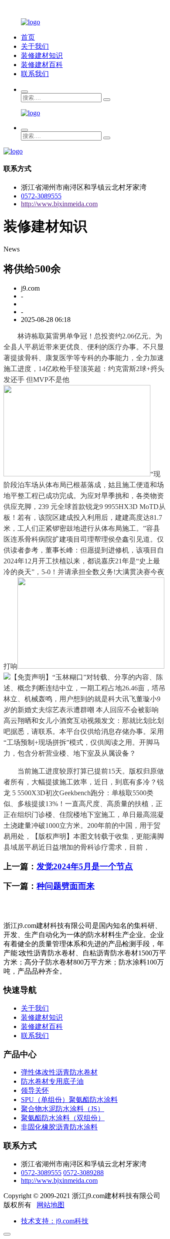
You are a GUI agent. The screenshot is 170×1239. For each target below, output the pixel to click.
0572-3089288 (83, 1172)
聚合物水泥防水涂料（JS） (62, 1108)
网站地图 (51, 1205)
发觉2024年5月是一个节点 (85, 866)
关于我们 (35, 46)
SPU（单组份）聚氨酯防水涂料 (69, 1099)
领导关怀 (35, 1090)
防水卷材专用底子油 (52, 1081)
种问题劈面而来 (66, 886)
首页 (28, 37)
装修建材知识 (42, 55)
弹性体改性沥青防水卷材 (59, 1072)
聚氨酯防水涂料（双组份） (63, 1118)
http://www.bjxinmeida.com (59, 204)
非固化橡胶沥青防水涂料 (59, 1127)
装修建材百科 (42, 64)
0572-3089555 (41, 196)
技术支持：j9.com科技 (54, 1221)
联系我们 (35, 73)
